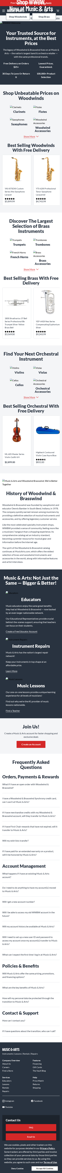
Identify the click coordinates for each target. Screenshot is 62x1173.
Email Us (31, 1137)
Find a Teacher (13, 710)
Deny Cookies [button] (17, 1168)
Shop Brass (44, 16)
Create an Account (31, 744)
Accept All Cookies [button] (44, 1168)
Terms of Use (50, 1162)
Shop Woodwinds (18, 16)
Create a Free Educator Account (21, 631)
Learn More (11, 671)
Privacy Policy (47, 1148)
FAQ (31, 1127)
